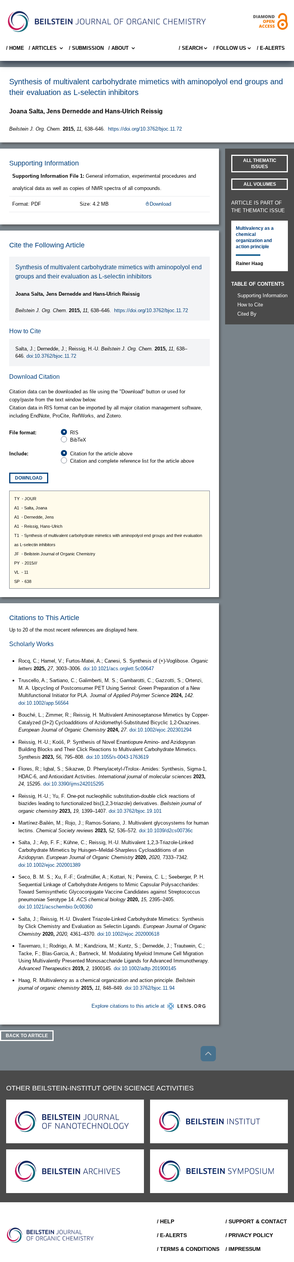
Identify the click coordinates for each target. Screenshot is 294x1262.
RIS (74, 432)
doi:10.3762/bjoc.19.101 (135, 811)
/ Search (191, 48)
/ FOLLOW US (229, 48)
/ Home (15, 48)
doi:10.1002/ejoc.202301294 (160, 730)
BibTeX (78, 440)
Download (160, 204)
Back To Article (27, 1035)
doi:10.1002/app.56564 (43, 703)
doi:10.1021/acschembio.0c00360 (55, 907)
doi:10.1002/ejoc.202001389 (49, 865)
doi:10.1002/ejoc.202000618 (128, 934)
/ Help (165, 1221)
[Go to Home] (50, 1235)
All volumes (259, 184)
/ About (118, 48)
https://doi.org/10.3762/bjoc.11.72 (145, 129)
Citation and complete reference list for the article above (132, 461)
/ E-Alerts (271, 48)
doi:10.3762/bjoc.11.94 (150, 988)
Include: (18, 454)
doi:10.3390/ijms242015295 (73, 784)
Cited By (246, 314)
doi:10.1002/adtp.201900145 (145, 968)
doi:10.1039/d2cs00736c (166, 830)
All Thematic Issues (259, 163)
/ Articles (43, 48)
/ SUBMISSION (86, 48)
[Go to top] (208, 1053)
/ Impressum (243, 1249)
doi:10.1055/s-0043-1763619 (117, 757)
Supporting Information (262, 295)
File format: (22, 432)
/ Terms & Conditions (188, 1249)
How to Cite (250, 305)
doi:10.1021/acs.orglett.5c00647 (118, 668)
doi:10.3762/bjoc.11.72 (51, 356)
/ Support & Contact (256, 1221)
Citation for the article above (101, 454)
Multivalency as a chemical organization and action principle (255, 237)
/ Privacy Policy (249, 1235)
